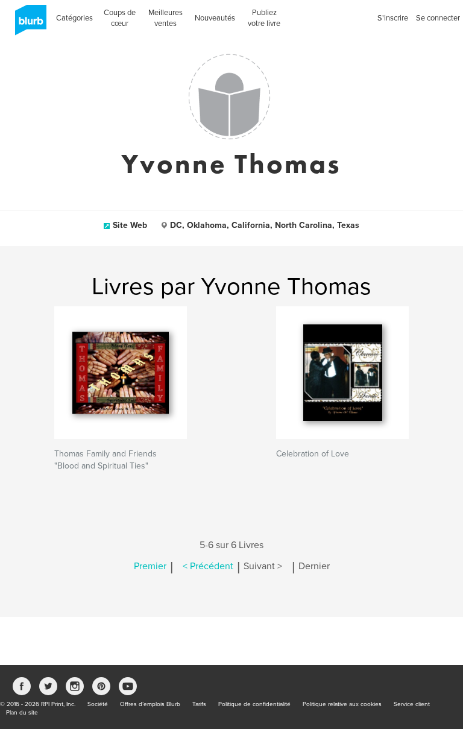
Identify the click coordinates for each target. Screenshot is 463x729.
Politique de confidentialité (254, 704)
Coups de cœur (120, 18)
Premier (150, 566)
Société (97, 704)
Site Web (130, 225)
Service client (412, 704)
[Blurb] (27, 24)
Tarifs (199, 704)
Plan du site (22, 712)
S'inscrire (392, 18)
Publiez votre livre (264, 18)
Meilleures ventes (165, 18)
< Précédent (208, 566)
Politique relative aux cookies (342, 704)
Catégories (74, 18)
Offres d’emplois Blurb (150, 704)
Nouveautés (215, 18)
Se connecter (438, 18)
